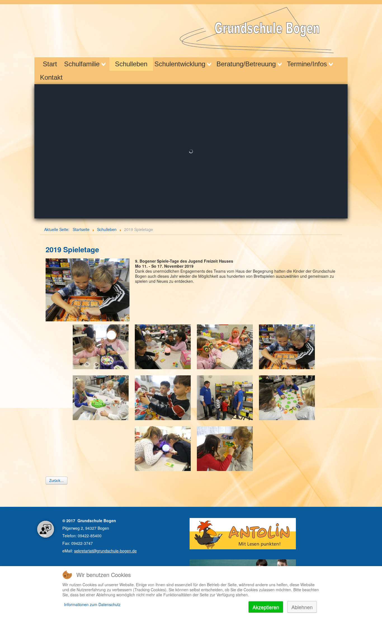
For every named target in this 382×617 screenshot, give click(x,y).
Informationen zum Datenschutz (92, 604)
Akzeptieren (266, 607)
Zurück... (56, 480)
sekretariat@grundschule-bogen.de (105, 551)
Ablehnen (302, 607)
